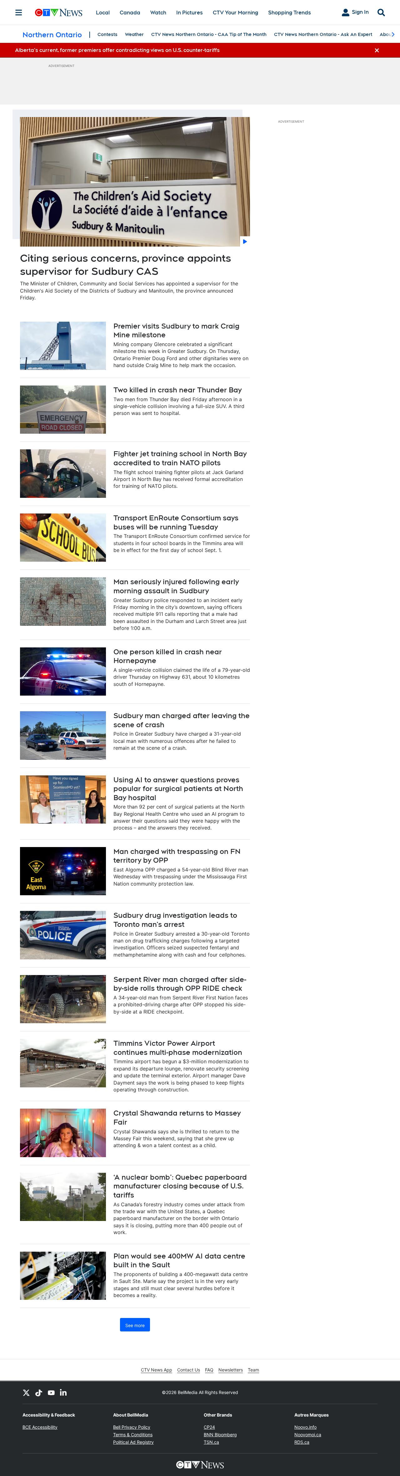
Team (253, 1369)
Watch (158, 13)
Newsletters (230, 1369)
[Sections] (18, 12)
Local (103, 13)
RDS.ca (301, 1442)
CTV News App (156, 1369)
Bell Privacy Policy (131, 1427)
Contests (108, 34)
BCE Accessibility (40, 1427)
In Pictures (189, 13)
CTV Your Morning (235, 13)
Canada (130, 13)
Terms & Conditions (132, 1434)
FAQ (209, 1369)
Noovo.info (305, 1427)
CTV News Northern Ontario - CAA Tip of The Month (209, 34)
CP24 (209, 1427)
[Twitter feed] (26, 1392)
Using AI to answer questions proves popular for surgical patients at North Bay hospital (178, 789)
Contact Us (188, 1369)
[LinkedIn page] (64, 1392)
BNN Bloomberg (220, 1434)
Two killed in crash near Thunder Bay (177, 390)
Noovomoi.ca (307, 1434)
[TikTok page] (38, 1392)
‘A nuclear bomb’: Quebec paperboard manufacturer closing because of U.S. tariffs (180, 1186)
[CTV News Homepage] (58, 12)
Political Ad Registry (133, 1442)
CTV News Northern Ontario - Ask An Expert (323, 34)
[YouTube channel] (51, 1392)
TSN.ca (211, 1442)
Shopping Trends (289, 13)
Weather (134, 34)
